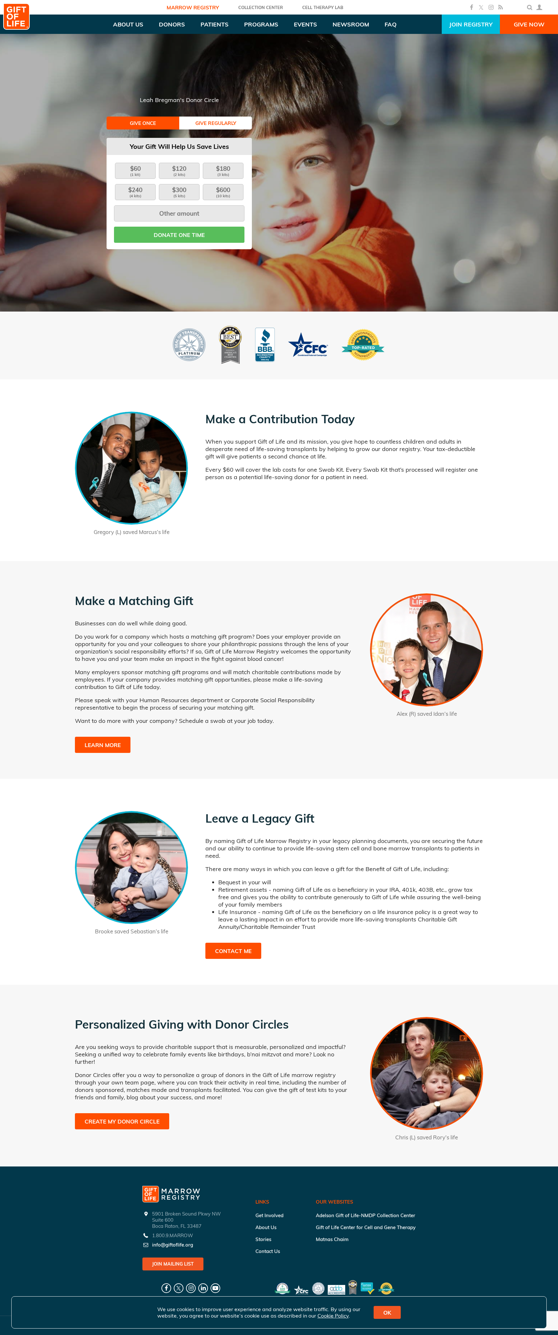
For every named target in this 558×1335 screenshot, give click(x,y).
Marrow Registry (193, 7)
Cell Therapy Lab (322, 7)
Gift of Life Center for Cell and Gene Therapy (366, 1227)
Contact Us (267, 1251)
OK (387, 1312)
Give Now (529, 24)
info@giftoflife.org (172, 1245)
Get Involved (269, 1215)
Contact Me (233, 951)
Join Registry (470, 24)
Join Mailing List (173, 1264)
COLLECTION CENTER (260, 7)
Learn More (103, 745)
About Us (265, 1227)
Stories (263, 1239)
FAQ (391, 24)
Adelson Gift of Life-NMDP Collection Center (365, 1215)
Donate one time (179, 234)
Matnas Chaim (332, 1239)
